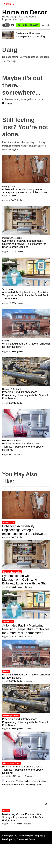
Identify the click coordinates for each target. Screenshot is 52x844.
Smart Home (7, 289)
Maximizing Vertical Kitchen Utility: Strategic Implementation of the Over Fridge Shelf (23, 817)
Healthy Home (8, 186)
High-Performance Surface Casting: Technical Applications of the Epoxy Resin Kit (22, 446)
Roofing (5, 340)
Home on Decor (24, 12)
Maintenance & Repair (11, 440)
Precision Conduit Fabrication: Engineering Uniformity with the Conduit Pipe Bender (25, 395)
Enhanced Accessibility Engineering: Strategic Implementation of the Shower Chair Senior (25, 192)
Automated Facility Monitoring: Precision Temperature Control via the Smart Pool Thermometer (25, 295)
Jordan (20, 200)
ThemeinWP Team (26, 839)
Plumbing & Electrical (11, 389)
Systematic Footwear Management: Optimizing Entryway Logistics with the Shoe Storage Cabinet (31, 38)
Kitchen (6, 811)
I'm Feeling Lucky (30, 24)
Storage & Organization (12, 238)
